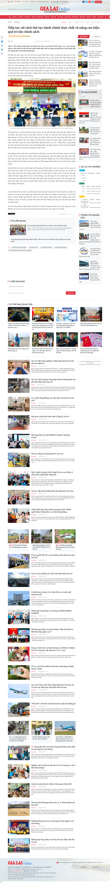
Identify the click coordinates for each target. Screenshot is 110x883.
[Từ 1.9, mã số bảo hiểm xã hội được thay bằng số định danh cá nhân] (19, 672)
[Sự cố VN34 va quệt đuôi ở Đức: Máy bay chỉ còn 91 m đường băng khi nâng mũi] (65, 728)
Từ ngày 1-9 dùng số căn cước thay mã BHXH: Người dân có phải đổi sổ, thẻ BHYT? (90, 55)
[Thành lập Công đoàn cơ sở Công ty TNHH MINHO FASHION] (19, 617)
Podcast (33, 1)
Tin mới (96, 36)
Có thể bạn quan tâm (20, 304)
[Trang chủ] (10, 17)
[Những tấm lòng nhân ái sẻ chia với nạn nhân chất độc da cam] (19, 845)
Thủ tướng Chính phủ (46, 247)
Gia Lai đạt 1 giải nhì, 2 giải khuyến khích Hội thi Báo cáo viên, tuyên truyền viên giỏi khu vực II (89, 154)
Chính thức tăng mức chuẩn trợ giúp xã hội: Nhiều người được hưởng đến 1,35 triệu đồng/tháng (51, 510)
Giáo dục (53, 17)
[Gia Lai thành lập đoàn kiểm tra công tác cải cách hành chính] (18, 230)
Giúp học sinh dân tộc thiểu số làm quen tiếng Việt (51, 784)
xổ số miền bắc (82, 361)
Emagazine (55, 1)
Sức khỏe (60, 17)
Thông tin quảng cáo (90, 216)
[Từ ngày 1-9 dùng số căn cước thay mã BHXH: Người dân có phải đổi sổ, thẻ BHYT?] (83, 53)
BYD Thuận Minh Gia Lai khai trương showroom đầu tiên (89, 278)
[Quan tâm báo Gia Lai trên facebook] (83, 2)
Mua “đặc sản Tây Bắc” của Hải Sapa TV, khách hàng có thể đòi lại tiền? (95, 65)
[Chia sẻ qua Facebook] (2, 37)
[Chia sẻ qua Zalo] (2, 41)
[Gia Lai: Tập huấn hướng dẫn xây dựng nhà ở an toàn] (19, 497)
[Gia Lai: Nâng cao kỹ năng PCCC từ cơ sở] (19, 460)
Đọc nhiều (83, 36)
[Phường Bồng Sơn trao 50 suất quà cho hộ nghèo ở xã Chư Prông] (19, 827)
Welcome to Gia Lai (44, 1)
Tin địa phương (89, 92)
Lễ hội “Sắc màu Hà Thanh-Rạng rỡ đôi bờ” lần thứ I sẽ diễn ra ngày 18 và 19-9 (18, 325)
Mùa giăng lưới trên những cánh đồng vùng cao (95, 73)
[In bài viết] (2, 54)
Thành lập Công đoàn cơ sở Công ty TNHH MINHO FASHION (51, 612)
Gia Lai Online (20, 863)
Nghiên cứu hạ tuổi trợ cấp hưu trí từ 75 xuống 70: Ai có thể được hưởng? (53, 766)
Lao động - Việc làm (79, 22)
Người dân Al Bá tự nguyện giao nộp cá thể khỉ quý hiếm (95, 141)
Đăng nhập (98, 1)
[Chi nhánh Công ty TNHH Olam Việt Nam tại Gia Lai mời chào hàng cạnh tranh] (84, 251)
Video (11, 1)
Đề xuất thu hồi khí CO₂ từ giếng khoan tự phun (18, 546)
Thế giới (20, 17)
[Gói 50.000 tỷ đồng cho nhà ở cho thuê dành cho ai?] (19, 579)
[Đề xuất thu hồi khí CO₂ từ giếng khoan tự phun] (18, 536)
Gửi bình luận (70, 293)
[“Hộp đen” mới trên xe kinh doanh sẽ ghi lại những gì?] (19, 709)
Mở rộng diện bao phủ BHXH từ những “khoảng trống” (50, 436)
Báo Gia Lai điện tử (55, 9)
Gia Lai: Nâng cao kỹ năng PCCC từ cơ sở (47, 454)
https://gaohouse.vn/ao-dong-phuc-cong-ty (89, 364)
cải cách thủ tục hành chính (19, 247)
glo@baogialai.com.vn (17, 871)
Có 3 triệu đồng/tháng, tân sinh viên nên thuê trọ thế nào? (52, 399)
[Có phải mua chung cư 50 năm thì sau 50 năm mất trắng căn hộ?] (19, 598)
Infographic (65, 1)
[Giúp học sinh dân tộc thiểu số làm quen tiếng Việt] (19, 790)
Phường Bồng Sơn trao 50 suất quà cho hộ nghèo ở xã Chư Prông (52, 822)
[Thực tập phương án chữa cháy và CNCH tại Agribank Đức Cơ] (91, 314)
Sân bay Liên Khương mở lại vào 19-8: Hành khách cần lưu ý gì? (53, 804)
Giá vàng (82, 196)
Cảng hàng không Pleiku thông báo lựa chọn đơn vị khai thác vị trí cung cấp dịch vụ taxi (90, 265)
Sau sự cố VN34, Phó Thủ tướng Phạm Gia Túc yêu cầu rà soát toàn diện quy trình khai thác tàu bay (52, 686)
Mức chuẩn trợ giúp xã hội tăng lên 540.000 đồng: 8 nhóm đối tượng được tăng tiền (52, 473)
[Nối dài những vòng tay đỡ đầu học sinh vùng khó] (41, 728)
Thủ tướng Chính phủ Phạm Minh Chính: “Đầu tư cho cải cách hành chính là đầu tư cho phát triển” (41, 240)
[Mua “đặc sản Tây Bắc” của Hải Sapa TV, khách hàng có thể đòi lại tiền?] (83, 64)
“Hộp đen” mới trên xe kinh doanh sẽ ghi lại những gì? (53, 704)
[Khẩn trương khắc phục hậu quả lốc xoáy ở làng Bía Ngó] (65, 536)
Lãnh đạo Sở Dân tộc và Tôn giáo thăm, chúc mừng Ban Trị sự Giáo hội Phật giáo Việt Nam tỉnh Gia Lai (43, 326)
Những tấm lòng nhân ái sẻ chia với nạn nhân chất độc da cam (53, 841)
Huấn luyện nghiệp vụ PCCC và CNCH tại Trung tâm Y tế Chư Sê (41, 547)
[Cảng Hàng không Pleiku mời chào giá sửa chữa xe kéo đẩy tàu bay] (84, 223)
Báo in (26, 1)
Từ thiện (87, 22)
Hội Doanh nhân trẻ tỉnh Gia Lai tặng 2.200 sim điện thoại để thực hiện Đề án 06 (42, 350)
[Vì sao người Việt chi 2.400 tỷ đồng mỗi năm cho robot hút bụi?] (19, 561)
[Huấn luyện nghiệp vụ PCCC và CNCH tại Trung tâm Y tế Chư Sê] (41, 536)
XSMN (99, 361)
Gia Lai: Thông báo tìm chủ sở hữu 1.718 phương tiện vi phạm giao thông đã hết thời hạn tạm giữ (89, 239)
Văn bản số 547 (33, 247)
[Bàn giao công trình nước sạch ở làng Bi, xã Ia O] (19, 422)
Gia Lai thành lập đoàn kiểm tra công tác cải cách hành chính (47, 225)
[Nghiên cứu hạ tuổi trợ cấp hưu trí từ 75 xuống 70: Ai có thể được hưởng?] (19, 771)
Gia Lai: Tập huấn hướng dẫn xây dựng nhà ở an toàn (52, 491)
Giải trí (88, 17)
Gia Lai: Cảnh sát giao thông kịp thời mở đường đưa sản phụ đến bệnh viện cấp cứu (89, 44)
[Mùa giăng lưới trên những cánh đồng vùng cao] (83, 73)
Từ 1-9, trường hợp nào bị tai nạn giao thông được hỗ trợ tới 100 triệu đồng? (18, 739)
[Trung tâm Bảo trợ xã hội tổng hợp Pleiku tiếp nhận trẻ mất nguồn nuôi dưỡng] (19, 753)
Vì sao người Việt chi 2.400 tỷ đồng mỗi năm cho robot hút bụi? (53, 556)
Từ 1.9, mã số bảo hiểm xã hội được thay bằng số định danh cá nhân (52, 667)
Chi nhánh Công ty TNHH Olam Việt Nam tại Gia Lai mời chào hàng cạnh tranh (90, 252)
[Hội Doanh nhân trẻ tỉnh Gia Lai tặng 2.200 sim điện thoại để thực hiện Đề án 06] (43, 339)
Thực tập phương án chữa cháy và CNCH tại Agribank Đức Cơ (91, 324)
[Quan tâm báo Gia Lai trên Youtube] (89, 2)
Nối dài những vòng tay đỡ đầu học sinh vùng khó (41, 738)
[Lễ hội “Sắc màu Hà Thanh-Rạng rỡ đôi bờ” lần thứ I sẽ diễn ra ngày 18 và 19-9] (19, 314)
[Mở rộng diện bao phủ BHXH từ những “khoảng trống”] (19, 441)
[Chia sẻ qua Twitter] (2, 45)
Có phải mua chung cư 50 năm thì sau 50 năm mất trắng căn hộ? (51, 593)
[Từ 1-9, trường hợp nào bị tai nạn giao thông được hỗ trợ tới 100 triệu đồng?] (18, 728)
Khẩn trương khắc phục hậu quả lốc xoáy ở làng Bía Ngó (65, 547)
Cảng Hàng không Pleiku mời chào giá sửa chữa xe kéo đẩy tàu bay (90, 225)
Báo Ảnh (18, 1)
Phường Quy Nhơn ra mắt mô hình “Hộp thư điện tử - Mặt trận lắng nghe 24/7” (52, 630)
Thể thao (100, 17)
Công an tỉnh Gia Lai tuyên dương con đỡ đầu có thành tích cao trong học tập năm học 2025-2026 (53, 649)
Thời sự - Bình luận (37, 17)
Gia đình (70, 22)
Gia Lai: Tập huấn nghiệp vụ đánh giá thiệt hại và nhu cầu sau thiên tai (95, 83)
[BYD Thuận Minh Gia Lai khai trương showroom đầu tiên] (84, 276)
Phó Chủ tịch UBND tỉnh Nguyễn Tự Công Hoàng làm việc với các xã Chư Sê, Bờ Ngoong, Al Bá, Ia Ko (90, 118)
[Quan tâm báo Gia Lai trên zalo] (86, 2)
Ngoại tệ (82, 183)
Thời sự (14, 17)
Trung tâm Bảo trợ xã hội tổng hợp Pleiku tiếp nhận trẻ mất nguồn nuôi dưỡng (53, 748)
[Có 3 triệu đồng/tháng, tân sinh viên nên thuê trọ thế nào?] (19, 404)
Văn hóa (82, 17)
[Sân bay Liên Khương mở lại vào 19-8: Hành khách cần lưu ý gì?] (19, 808)
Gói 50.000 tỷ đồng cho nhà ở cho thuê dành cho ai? (52, 574)
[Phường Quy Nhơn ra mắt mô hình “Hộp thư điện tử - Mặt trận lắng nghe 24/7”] (19, 635)
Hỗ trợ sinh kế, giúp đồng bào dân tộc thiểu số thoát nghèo (95, 130)
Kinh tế (47, 17)
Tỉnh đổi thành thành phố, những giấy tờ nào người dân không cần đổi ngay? (89, 350)
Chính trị (27, 17)
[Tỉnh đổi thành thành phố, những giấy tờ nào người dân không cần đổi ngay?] (91, 339)
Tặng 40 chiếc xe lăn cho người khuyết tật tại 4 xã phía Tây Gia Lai (90, 104)
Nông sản (82, 170)
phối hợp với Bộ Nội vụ (61, 247)
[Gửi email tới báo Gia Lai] (92, 2)
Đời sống (17, 22)
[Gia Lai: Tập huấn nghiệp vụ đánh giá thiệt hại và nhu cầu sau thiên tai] (83, 82)
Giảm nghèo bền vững (96, 22)
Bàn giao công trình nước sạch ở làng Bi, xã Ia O (50, 416)
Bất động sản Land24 (92, 361)
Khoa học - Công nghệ (71, 17)
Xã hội (94, 17)
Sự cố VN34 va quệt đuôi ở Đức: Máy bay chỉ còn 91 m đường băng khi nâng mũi (64, 739)
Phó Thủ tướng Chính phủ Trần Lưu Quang (20, 250)
